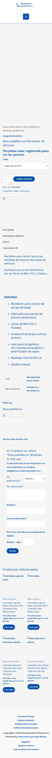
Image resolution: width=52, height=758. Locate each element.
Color (5, 159)
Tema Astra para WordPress (32, 737)
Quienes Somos (26, 745)
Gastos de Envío (26, 720)
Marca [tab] (6, 242)
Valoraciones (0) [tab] (10, 248)
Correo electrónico (17, 518)
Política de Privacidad (26, 724)
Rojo (37, 377)
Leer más (8, 627)
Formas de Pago (26, 716)
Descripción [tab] (8, 229)
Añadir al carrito (24, 179)
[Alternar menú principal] (26, 17)
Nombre (11, 505)
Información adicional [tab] (13, 236)
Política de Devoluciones (26, 728)
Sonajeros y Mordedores (33, 388)
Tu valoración (15, 486)
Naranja (31, 377)
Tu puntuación (14, 478)
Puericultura (16, 127)
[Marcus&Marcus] (13, 207)
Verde (36, 380)
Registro (26, 742)
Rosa (29, 380)
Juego (6, 136)
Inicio (5, 127)
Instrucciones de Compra (26, 749)
